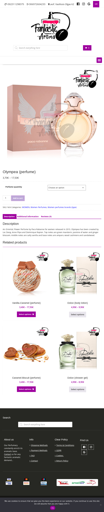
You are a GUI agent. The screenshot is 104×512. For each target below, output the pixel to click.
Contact (7, 454)
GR (96, 4)
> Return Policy (61, 460)
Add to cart (18, 198)
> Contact (33, 460)
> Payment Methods (38, 450)
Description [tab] (9, 216)
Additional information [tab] (28, 216)
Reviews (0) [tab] (46, 216)
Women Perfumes (39, 207)
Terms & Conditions (65, 445)
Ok (52, 508)
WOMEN (26, 207)
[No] (100, 504)
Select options (25, 314)
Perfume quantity (13, 187)
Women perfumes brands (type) (62, 207)
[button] (99, 60)
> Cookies (59, 455)
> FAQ (32, 455)
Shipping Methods (39, 445)
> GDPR (58, 450)
